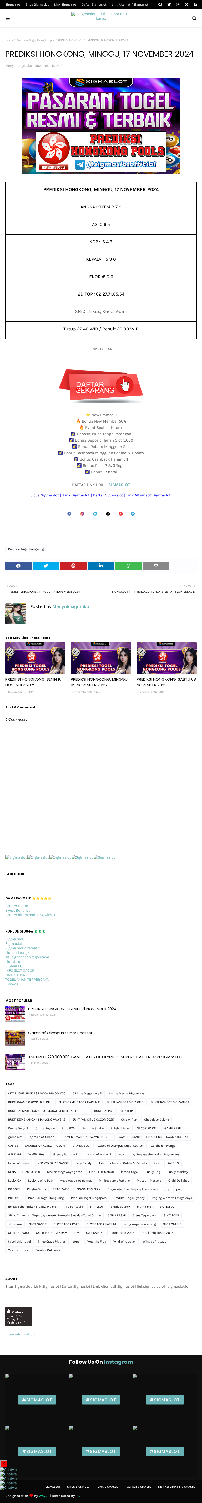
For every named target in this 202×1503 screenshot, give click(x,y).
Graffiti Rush (37, 1154)
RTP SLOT (96, 1206)
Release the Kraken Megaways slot (33, 1206)
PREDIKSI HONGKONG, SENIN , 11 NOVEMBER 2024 (72, 1009)
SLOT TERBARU (18, 1233)
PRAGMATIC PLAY (88, 1189)
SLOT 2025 (171, 1215)
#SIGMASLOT (37, 1400)
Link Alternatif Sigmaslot (130, 4)
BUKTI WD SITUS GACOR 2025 (93, 1119)
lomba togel (129, 1172)
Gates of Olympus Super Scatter (60, 1033)
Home (9, 40)
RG (77, 1496)
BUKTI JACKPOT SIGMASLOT (170, 1102)
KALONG (173, 1163)
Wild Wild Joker (124, 1241)
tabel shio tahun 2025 (158, 1233)
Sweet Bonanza (18, 910)
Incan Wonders (18, 1163)
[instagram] (178, 4)
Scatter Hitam (16, 906)
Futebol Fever (120, 1128)
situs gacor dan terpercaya (27, 957)
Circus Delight (18, 1128)
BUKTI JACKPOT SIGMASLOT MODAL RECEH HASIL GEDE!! (47, 1111)
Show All (14, 984)
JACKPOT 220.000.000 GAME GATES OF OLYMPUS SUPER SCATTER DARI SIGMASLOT (105, 1057)
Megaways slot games (76, 1180)
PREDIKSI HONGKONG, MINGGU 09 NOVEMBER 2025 (99, 682)
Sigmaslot (12, 4)
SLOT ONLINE (172, 1224)
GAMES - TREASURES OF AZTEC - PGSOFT (36, 1146)
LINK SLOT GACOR (101, 1172)
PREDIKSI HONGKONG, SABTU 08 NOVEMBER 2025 (166, 682)
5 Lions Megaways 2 (87, 1093)
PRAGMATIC (61, 1189)
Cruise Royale (45, 1128)
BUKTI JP (127, 1111)
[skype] (194, 4)
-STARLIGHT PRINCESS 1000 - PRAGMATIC (36, 1093)
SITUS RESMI (117, 1215)
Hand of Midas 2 (99, 1154)
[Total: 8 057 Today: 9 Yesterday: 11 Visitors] (18, 1329)
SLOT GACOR (38, 1224)
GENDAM (14, 1154)
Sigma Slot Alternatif (22, 948)
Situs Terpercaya (144, 1215)
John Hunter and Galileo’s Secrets (123, 1163)
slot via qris (14, 961)
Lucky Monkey (178, 1172)
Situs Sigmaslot (37, 4)
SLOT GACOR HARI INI (101, 1224)
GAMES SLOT (82, 1146)
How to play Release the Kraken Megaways (148, 1154)
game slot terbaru (42, 1137)
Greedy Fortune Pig (66, 1154)
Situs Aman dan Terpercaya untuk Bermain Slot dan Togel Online (54, 1215)
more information (20, 1334)
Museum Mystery (149, 1180)
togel (76, 1241)
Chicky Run (129, 1119)
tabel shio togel (19, 1241)
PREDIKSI (14, 1198)
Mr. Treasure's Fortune (114, 1180)
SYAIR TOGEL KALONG (89, 1233)
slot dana (15, 1224)
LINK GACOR (15, 975)
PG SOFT (14, 1189)
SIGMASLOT (119, 484)
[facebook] (160, 4)
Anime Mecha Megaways (126, 1093)
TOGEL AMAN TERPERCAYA (27, 979)
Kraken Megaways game (64, 1172)
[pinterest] (186, 4)
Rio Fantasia (74, 1206)
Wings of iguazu (154, 1241)
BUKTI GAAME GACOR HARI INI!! (29, 1102)
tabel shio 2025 (123, 1233)
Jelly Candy (84, 1163)
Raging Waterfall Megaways (172, 1198)
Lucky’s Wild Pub (40, 1180)
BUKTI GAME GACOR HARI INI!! (79, 1102)
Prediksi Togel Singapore (89, 1198)
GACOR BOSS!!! (147, 1128)
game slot (15, 1137)
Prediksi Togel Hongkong (34, 40)
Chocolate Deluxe (156, 1119)
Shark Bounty (120, 1206)
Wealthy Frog (96, 1241)
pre (167, 1189)
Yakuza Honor (18, 1250)
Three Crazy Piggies (52, 1241)
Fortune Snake (93, 1128)
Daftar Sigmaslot (94, 4)
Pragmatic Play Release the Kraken (133, 1189)
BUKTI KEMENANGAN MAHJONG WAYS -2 (36, 1119)
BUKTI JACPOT (104, 1111)
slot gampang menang (139, 1224)
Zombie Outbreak (47, 1250)
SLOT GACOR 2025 (66, 1224)
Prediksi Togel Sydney (129, 1198)
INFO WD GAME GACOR (53, 1163)
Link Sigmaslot (65, 4)
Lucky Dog (152, 1172)
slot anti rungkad (19, 952)
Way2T (44, 1496)
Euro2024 (69, 1128)
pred (179, 1189)
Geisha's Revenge (163, 1146)
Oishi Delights (178, 1180)
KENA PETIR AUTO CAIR (24, 1172)
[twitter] (169, 4)
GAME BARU (172, 1128)
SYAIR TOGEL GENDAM (51, 1233)
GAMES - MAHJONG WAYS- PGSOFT (87, 1137)
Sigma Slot (14, 939)
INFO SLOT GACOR (19, 970)
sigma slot (145, 1206)
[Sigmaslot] (16, 857)
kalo (157, 1163)
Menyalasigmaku (18, 66)
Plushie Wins (36, 1189)
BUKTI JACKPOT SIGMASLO (125, 1102)
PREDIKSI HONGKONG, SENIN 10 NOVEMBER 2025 (33, 682)
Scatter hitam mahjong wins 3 (30, 915)
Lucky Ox (14, 1180)
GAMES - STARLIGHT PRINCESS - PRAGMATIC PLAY (154, 1137)
